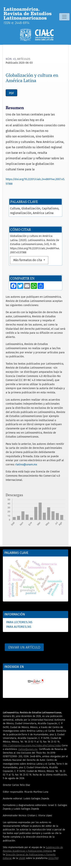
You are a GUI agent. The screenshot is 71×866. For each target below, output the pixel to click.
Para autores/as (18, 627)
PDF (11, 93)
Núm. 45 (11, 59)
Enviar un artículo (24, 647)
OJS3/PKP (53, 858)
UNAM (22, 858)
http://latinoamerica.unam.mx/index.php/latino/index (32, 745)
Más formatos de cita (28, 260)
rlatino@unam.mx (26, 464)
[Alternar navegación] (64, 17)
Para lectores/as (19, 622)
